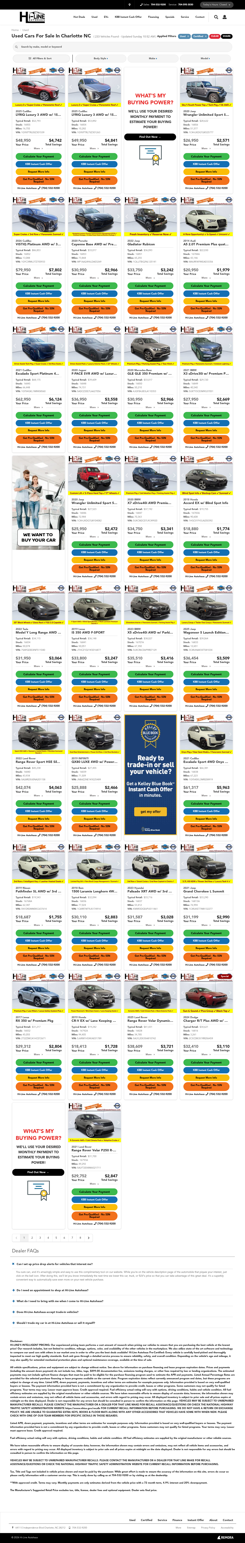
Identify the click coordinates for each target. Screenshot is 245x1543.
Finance (177, 1520)
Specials (169, 17)
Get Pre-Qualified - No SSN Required (38, 180)
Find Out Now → (150, 137)
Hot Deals (79, 17)
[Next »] (89, 1238)
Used (94, 17)
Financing (153, 17)
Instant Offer (196, 1520)
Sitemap (191, 1528)
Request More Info (38, 172)
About (213, 1520)
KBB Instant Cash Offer (128, 17)
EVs (106, 17)
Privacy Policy (208, 1528)
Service (185, 17)
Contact (199, 17)
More (37, 148)
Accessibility (227, 1528)
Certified (146, 1520)
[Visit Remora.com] (225, 1538)
